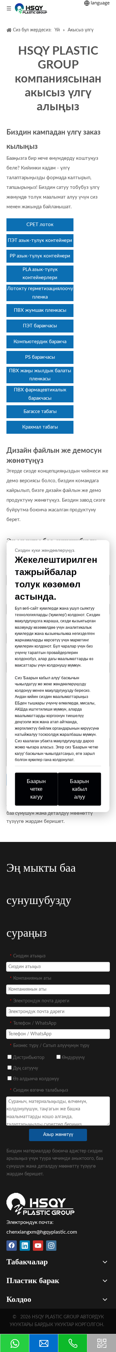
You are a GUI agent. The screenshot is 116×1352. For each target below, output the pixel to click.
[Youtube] (38, 1245)
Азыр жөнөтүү (58, 1134)
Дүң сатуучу (25, 1068)
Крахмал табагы (40, 427)
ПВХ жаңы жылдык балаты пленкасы (40, 375)
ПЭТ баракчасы (40, 325)
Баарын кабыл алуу (79, 788)
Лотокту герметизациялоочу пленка (40, 293)
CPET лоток (39, 224)
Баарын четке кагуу (36, 788)
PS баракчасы (40, 357)
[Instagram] (51, 1245)
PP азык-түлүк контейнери (40, 256)
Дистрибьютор (28, 1057)
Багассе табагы (40, 411)
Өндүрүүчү (73, 1057)
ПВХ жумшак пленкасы (40, 310)
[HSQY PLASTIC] (40, 1204)
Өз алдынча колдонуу (35, 1079)
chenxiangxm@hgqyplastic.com (41, 1232)
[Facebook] (11, 1245)
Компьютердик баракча (40, 341)
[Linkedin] (25, 1245)
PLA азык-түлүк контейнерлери (40, 273)
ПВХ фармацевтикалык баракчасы (40, 394)
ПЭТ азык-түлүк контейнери (40, 240)
